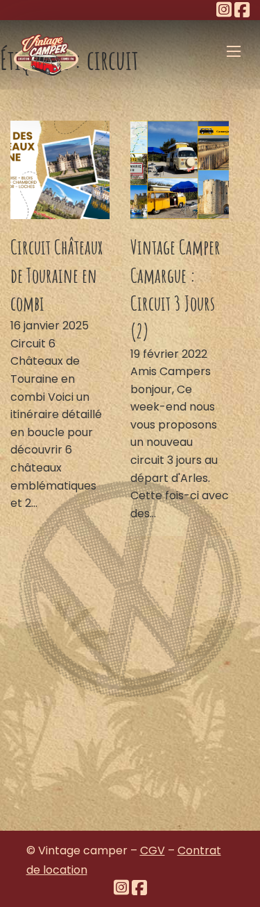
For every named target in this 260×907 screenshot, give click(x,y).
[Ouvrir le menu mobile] (234, 51)
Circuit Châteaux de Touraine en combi (56, 275)
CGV (152, 850)
